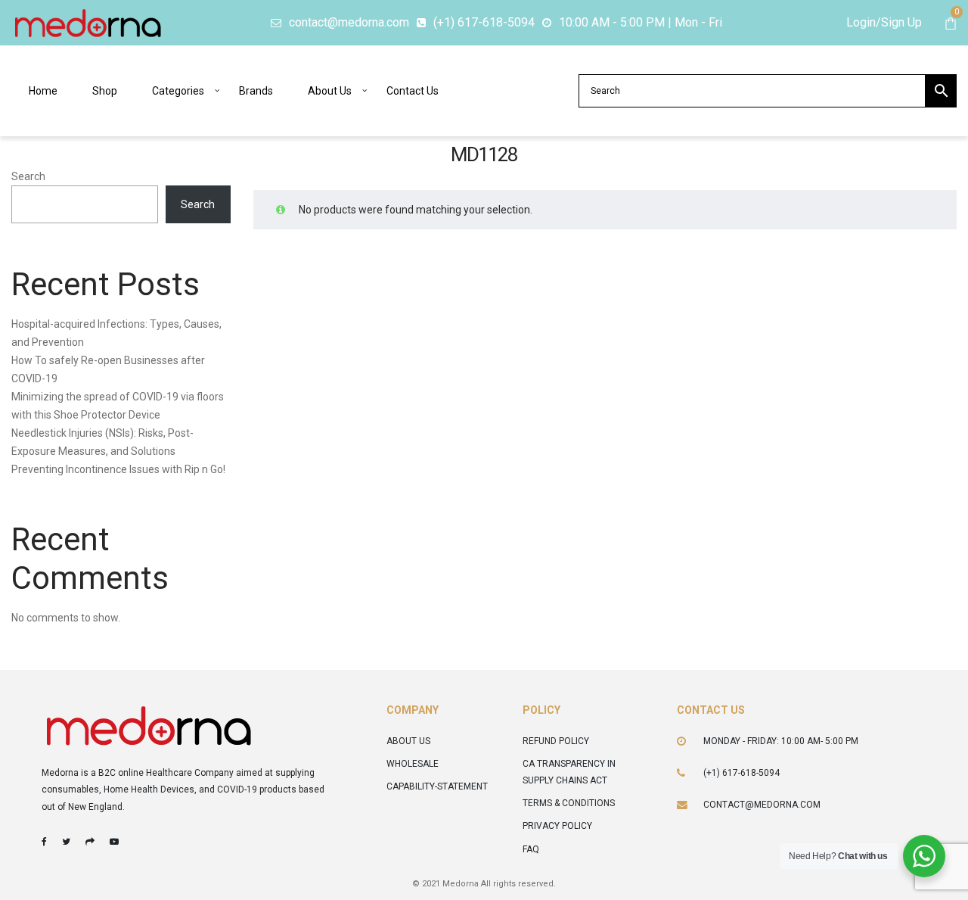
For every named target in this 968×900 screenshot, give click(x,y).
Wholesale (412, 763)
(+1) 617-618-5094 (741, 773)
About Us (408, 741)
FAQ (531, 849)
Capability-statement (437, 786)
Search (28, 176)
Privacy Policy (557, 826)
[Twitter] (66, 841)
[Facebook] (44, 841)
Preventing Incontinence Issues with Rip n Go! (118, 469)
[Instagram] (90, 841)
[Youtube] (114, 841)
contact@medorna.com (762, 804)
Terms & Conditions (569, 803)
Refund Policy (556, 741)
